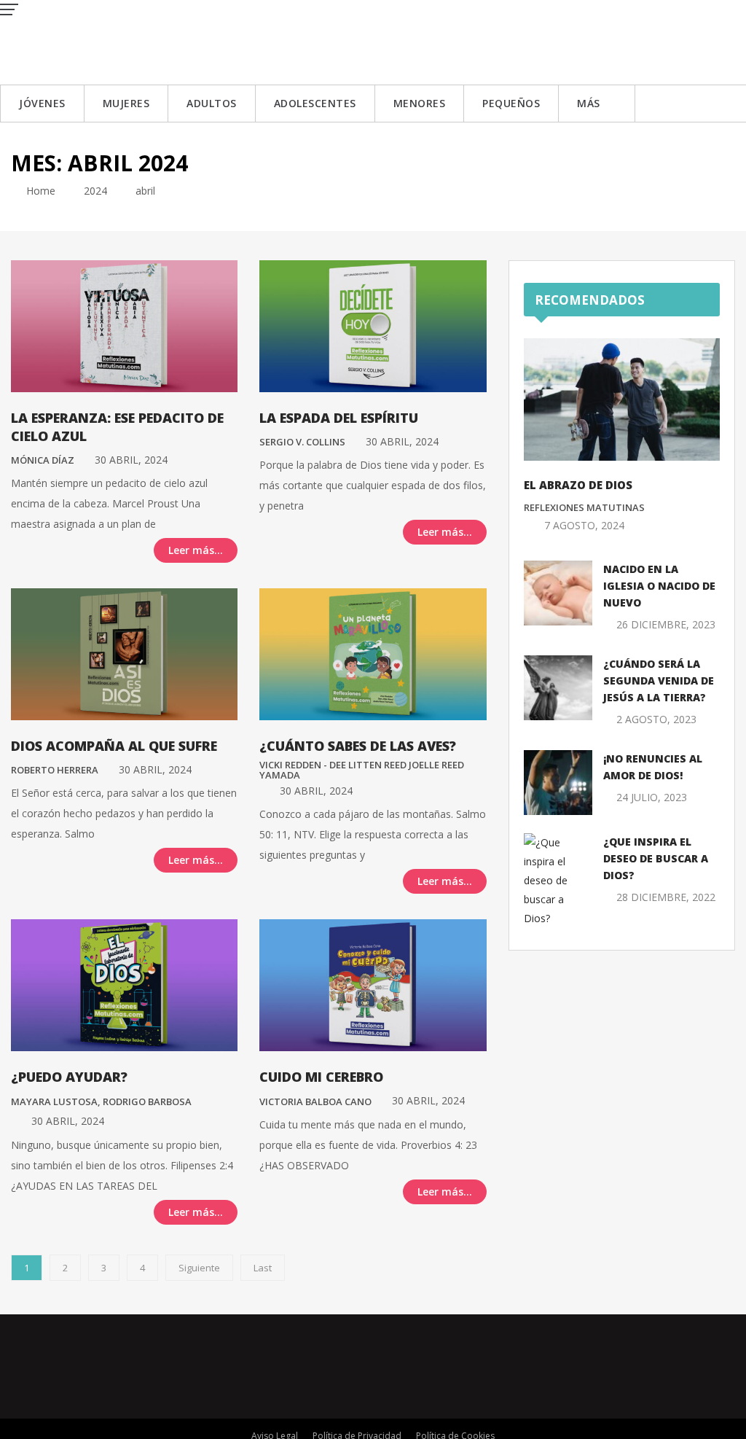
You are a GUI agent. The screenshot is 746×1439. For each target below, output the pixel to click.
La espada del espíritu (338, 417)
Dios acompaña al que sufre (114, 745)
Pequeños (511, 103)
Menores (419, 103)
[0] (15, 550)
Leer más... (195, 550)
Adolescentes (315, 103)
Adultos (211, 103)
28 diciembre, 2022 (665, 897)
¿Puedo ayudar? (69, 1076)
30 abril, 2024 (131, 460)
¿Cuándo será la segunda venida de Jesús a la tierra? (658, 680)
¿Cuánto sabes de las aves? (357, 745)
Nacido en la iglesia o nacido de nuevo (659, 585)
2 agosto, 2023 (656, 719)
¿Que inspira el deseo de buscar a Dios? (655, 858)
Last (263, 1267)
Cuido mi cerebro (321, 1076)
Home (39, 191)
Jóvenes (42, 103)
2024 (95, 191)
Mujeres (126, 103)
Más (588, 103)
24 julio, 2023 (651, 797)
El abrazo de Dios (578, 484)
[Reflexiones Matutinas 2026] (105, 41)
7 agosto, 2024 (584, 525)
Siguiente (199, 1267)
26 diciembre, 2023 (665, 624)
